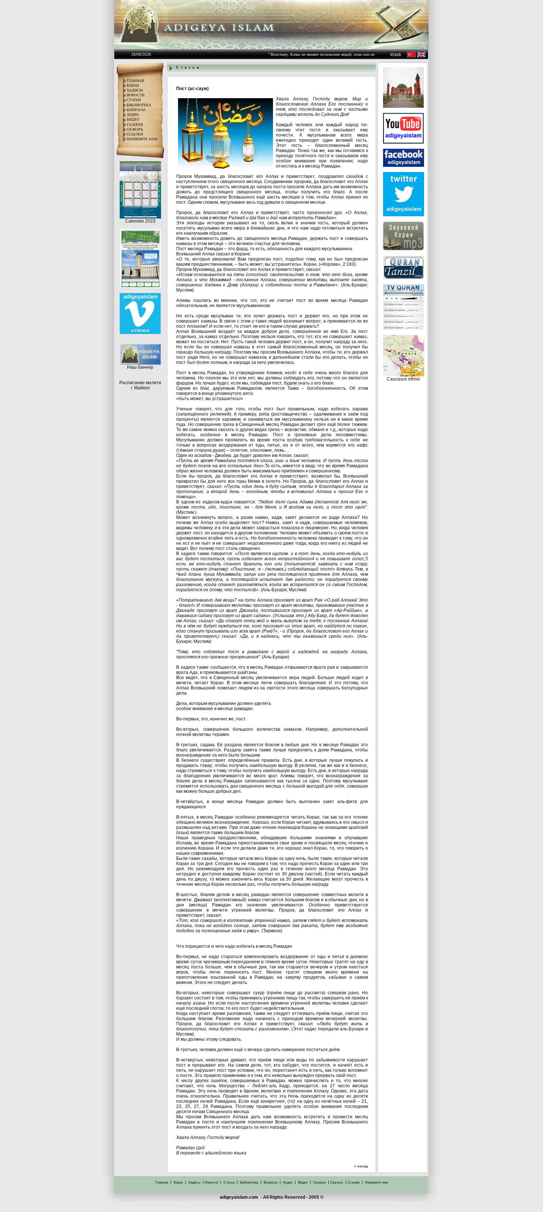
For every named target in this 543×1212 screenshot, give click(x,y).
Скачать (336, 1182)
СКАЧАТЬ (135, 129)
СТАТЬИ (134, 100)
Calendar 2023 (140, 221)
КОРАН (133, 85)
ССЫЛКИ (135, 134)
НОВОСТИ (135, 95)
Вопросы (270, 1182)
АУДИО (133, 115)
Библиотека (249, 1182)
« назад (361, 1166)
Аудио (288, 1182)
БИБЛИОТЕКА (139, 105)
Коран (178, 1182)
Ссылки (353, 1182)
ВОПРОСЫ (136, 110)
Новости (211, 1182)
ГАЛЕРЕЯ (135, 125)
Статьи (229, 1182)
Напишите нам (376, 1182)
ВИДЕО (133, 119)
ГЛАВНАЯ (135, 81)
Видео (303, 1182)
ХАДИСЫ (135, 90)
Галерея (319, 1182)
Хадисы (194, 1182)
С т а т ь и (187, 67)
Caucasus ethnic (403, 379)
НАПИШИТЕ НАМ (142, 139)
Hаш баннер (140, 367)
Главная (162, 1182)
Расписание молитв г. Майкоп (140, 385)
